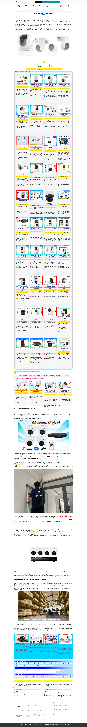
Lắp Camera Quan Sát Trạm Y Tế (51, 645)
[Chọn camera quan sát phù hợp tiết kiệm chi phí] (70, 8)
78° (35, 69)
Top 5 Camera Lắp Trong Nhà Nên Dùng (21, 663)
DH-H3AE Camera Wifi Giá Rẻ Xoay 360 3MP (50, 85)
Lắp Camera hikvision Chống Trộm (45, 670)
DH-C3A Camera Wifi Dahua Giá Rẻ (50, 115)
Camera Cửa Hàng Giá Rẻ (37, 376)
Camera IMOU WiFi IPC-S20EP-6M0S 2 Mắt (50, 229)
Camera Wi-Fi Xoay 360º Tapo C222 (36, 115)
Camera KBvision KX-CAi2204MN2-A (56, 375)
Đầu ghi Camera (50, 1)
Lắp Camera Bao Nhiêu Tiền (19, 689)
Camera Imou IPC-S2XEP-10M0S (36, 228)
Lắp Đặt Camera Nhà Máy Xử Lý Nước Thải (36, 645)
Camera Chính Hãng (38, 1)
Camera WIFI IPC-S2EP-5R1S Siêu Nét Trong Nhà (36, 256)
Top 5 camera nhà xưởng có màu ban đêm (21, 665)
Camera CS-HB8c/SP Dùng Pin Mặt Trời (64, 318)
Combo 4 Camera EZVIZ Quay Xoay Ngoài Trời (36, 201)
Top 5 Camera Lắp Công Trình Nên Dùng (65, 663)
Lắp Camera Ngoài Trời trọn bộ (20, 676)
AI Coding (57, 69)
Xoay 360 (49, 69)
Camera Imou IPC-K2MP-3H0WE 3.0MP (64, 85)
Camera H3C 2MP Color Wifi (22, 83)
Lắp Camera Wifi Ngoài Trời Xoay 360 (21, 672)
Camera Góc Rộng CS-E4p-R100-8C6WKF (36, 349)
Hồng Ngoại (38, 69)
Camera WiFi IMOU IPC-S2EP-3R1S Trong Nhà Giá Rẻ (50, 256)
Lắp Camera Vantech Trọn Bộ (66, 676)
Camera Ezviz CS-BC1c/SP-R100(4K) (22, 229)
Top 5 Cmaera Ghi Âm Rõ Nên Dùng (34, 665)
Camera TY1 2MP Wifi (22, 145)
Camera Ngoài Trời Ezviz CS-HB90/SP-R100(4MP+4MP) (50, 286)
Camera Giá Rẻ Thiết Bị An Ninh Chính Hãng (22, 71)
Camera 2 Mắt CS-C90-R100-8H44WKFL (50, 349)
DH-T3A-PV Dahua (36, 389)
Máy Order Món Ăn (47, 680)
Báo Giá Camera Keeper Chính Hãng (62, 376)
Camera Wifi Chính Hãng (43, 13)
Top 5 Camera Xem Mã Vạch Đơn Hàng (47, 665)
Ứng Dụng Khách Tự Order (19, 680)
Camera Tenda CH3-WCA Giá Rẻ (36, 84)
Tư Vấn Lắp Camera (57, 1)
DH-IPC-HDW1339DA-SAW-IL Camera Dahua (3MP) (65, 391)
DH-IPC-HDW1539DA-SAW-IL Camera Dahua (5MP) (50, 391)
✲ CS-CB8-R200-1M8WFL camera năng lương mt (64, 348)
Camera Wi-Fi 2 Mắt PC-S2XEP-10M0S (22, 288)
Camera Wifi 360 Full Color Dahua (32, 672)
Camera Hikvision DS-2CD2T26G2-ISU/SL (25, 375)
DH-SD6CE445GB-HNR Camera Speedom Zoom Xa (41, 375)
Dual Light (32, 69)
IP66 (60, 69)
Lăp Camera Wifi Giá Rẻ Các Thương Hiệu (48, 376)
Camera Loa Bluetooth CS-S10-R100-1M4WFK (22, 349)
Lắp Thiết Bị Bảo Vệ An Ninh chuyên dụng (44, 676)
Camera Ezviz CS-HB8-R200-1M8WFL (64, 286)
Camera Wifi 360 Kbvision (56, 670)
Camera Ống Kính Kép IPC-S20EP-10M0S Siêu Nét (22, 256)
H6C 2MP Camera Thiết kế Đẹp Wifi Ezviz (36, 146)
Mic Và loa (27, 69)
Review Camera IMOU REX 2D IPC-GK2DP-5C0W (21, 644)
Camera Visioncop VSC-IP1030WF (64, 115)
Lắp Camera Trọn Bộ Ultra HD (56, 676)
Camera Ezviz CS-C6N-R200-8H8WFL (36, 317)
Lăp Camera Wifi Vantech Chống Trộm (21, 670)
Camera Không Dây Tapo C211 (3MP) (64, 146)
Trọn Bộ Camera (44, 1)
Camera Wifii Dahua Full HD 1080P (44, 672)
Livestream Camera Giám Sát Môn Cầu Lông (37, 378)
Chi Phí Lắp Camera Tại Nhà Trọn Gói (50, 689)
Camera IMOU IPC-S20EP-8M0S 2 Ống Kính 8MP (64, 229)
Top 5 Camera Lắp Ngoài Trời (32, 663)
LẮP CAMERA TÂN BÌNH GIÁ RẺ (23, 1)
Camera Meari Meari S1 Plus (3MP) (50, 173)
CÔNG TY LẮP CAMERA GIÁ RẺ (23, 702)
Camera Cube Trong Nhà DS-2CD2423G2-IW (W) (50, 147)
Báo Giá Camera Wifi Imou (54, 663)
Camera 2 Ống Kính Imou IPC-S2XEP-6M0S (64, 256)
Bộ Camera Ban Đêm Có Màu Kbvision (31, 676)
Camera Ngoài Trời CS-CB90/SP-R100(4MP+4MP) (22, 317)
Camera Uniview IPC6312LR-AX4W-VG (64, 200)
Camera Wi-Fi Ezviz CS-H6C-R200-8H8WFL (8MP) (50, 317)
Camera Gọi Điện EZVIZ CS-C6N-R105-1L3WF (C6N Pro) (22, 116)
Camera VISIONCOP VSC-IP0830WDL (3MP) (22, 201)
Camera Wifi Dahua (53, 672)
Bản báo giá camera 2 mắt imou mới (43, 663)
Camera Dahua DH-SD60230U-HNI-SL (26, 376)
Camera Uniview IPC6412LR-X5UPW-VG (50, 204)
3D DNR (53, 69)
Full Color (43, 69)
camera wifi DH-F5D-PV (22, 172)
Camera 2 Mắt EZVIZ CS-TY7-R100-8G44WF (36, 286)
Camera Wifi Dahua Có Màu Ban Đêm (33, 670)
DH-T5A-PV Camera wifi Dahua (21, 389)
